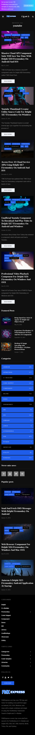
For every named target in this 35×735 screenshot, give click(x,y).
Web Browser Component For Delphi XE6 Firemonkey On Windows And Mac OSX (15, 547)
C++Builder (17, 377)
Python (17, 442)
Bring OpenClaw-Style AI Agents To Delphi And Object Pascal (23, 320)
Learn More (28, 5)
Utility (25, 93)
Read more (8, 81)
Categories (5, 652)
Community (5, 666)
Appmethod (16, 34)
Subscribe (7, 683)
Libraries (4, 662)
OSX (26, 37)
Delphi (7, 37)
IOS (22, 37)
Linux (17, 426)
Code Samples (6, 659)
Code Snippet (17, 383)
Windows (8, 39)
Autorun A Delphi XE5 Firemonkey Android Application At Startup (17, 583)
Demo (22, 90)
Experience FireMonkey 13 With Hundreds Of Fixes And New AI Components (23, 332)
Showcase (18, 93)
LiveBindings (17, 431)
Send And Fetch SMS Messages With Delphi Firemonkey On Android (16, 511)
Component (25, 34)
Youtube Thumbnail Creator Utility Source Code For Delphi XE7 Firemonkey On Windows (16, 112)
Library (17, 420)
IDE (17, 409)
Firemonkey (15, 37)
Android (7, 34)
